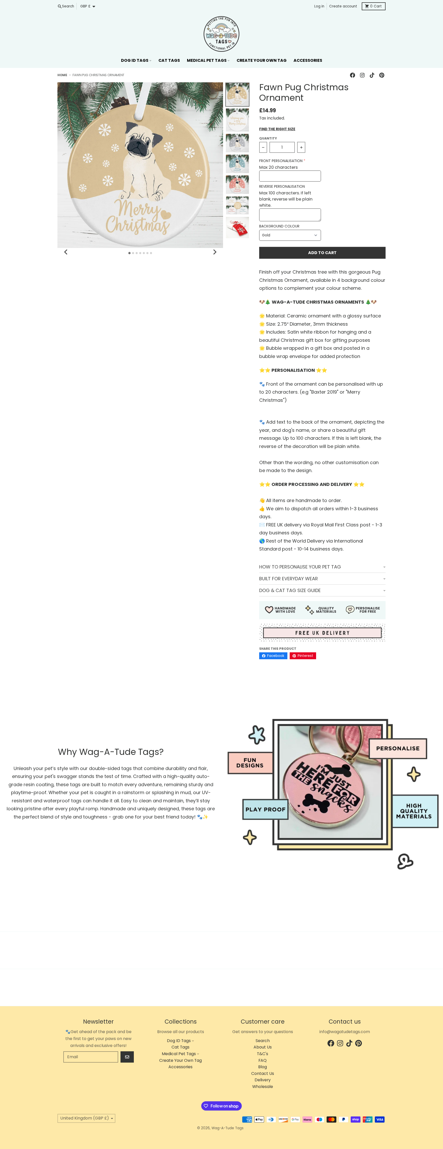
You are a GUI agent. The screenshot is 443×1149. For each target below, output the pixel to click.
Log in (319, 6)
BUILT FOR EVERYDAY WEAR (288, 578)
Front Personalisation (281, 160)
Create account (343, 6)
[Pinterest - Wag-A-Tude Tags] (382, 75)
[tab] (129, 253)
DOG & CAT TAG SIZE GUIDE (290, 590)
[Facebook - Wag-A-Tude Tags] (352, 75)
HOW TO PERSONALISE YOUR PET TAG (300, 567)
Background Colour (279, 226)
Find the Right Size (277, 129)
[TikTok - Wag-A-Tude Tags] (372, 75)
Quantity (268, 138)
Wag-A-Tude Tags (228, 1128)
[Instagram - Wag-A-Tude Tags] (362, 75)
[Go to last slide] (66, 252)
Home (62, 75)
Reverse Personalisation (282, 186)
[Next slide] (214, 252)
